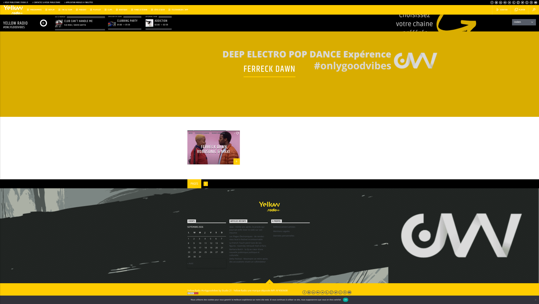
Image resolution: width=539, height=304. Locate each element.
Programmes (36, 10)
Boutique (123, 10)
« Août (190, 263)
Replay (51, 10)
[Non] (535, 299)
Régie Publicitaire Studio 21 (16, 2)
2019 (190, 133)
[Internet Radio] (241, 293)
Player (521, 10)
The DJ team (67, 10)
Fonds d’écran (140, 10)
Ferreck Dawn (202, 133)
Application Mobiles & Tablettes (79, 2)
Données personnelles (283, 235)
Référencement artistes (284, 227)
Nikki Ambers (218, 133)
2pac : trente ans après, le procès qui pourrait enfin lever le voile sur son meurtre (246, 230)
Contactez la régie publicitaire (47, 2)
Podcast (82, 10)
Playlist (97, 10)
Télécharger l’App (180, 10)
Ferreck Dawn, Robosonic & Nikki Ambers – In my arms (213, 152)
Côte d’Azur (159, 10)
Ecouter (503, 10)
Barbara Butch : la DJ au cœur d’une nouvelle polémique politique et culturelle (246, 252)
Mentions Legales (281, 231)
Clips (110, 10)
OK (345, 300)
